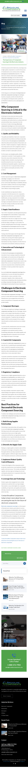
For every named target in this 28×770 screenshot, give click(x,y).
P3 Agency (22, 761)
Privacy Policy (6, 761)
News (18, 57)
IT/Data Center (4, 715)
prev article (8, 553)
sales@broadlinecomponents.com (13, 1)
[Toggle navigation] (25, 10)
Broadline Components (16, 56)
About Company (7, 696)
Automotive (4, 708)
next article (20, 558)
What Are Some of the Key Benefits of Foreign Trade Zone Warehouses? (16, 596)
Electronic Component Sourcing (9, 57)
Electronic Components (6, 706)
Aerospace (3, 710)
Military (3, 713)
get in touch (10, 640)
